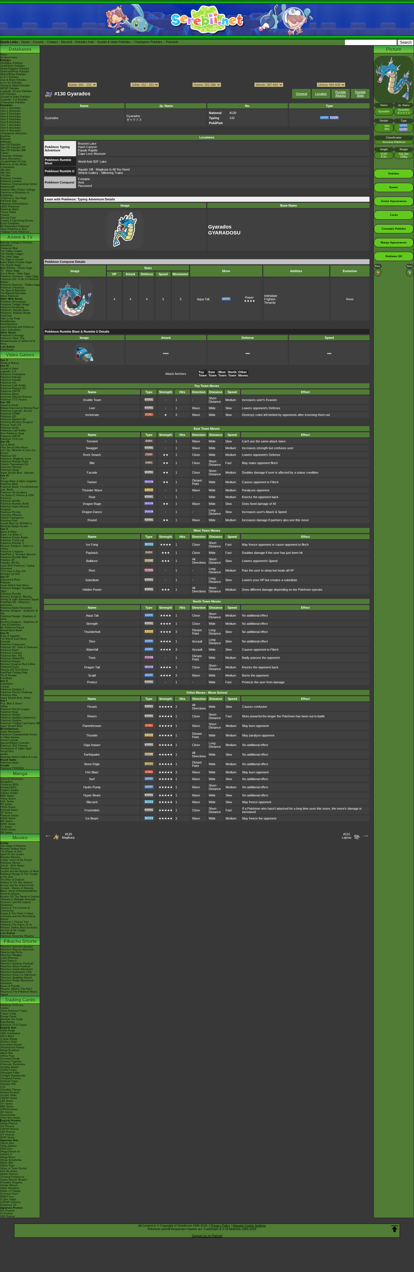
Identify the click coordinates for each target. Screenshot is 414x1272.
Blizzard (91, 802)
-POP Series (7, 1137)
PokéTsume (7, 349)
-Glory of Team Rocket (13, 1168)
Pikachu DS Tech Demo (14, 669)
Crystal (4, 686)
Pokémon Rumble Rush (14, 461)
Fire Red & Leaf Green (13, 638)
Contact (52, 42)
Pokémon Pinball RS (12, 658)
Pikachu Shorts (20, 941)
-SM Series (6, 1100)
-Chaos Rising (8, 1039)
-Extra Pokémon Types (13, 1010)
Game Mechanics (10, 158)
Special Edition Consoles (14, 743)
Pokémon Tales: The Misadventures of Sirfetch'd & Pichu (17, 341)
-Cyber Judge (8, 1199)
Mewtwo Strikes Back (13, 848)
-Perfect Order (8, 1041)
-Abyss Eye (7, 1143)
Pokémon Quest (9, 470)
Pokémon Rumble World (14, 503)
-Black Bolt (6, 1053)
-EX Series (6, 1112)
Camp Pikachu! (9, 958)
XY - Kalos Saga (9, 270)
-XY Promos (7, 1134)
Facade (92, 472)
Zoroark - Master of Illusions (17, 888)
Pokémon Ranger (10, 661)
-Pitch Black (7, 1036)
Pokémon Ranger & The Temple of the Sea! (19, 875)
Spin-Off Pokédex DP (12, 147)
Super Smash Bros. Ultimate (17, 472)
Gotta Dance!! (8, 960)
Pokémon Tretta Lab (12, 540)
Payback (92, 552)
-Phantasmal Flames (12, 1047)
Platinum (5, 582)
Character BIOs (9, 784)
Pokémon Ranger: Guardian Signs (16, 589)
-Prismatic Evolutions (12, 1064)
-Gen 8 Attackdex (10, 127)
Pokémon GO (8, 382)
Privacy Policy (220, 1225)
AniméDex (6, 245)
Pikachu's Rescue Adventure (17, 949)
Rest (92, 570)
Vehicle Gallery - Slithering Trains (100, 172)
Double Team (92, 400)
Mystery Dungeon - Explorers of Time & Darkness (19, 623)
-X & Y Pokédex (9, 77)
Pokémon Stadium (11, 720)
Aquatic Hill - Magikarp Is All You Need (104, 169)
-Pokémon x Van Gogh (13, 198)
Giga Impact (92, 745)
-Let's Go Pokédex (11, 82)
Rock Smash (92, 454)
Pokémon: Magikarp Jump (15, 458)
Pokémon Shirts (9, 209)
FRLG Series (7, 807)
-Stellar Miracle (9, 1185)
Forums (38, 42)
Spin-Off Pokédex (10, 144)
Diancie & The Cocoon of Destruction (15, 909)
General (301, 93)
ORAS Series (8, 829)
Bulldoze (92, 561)
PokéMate (6, 678)
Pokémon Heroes (10, 862)
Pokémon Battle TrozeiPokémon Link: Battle (19, 488)
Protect (92, 682)
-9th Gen (5, 170)
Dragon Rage (92, 503)
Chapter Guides (9, 790)
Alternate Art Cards (11, 1019)
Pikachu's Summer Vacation (16, 946)
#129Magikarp (68, 835)
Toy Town (203, 373)
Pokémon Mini (8, 695)
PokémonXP (7, 186)
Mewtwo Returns (10, 857)
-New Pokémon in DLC (13, 229)
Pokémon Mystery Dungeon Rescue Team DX (16, 423)
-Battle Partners (9, 1174)
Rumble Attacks (340, 93)
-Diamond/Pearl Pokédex (14, 71)
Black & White (8, 531)
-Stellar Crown (8, 1070)
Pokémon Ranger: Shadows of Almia (18, 618)
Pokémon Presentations (14, 203)
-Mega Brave (7, 1157)
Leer (92, 408)
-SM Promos (7, 1131)
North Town (232, 373)
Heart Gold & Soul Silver (14, 585)
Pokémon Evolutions (12, 307)
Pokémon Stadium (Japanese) (17, 717)
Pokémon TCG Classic (13, 1025)
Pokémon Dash (9, 650)
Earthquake (92, 754)
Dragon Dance (92, 512)
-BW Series (7, 1106)
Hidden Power (92, 589)
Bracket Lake (87, 143)
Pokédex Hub (84, 42)
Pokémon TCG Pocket (13, 399)
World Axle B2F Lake (92, 161)
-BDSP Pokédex (9, 88)
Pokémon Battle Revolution (16, 607)
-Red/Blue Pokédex (11, 63)
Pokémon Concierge (12, 335)
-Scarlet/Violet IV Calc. (13, 161)
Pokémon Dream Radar (14, 537)
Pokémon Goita (9, 762)
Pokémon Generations (13, 301)
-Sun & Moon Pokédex (13, 80)
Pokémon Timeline (11, 178)
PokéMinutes (7, 321)
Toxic (92, 657)
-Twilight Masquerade (12, 1075)
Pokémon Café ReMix (13, 385)
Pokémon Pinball (10, 714)
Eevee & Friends (10, 986)
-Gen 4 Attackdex (10, 116)
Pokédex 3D (7, 560)
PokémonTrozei (9, 667)
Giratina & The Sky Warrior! (16, 882)
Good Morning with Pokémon (17, 327)
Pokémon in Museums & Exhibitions (14, 194)
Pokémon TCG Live (11, 439)
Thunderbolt (92, 631)
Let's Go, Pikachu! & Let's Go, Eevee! (18, 451)
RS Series (6, 804)
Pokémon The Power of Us (16, 924)
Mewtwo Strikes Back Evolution (18, 927)
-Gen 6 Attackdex (10, 122)
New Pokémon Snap (12, 433)
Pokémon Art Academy (13, 492)
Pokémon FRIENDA (12, 768)
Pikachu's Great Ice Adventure (18, 974)
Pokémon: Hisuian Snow (14, 310)
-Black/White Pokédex (13, 74)
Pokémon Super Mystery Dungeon (14, 508)
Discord (66, 42)
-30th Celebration (10, 1033)
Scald (92, 675)
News (3, 54)
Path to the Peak (10, 318)
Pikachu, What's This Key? (16, 988)
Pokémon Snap (9, 712)
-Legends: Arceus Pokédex (16, 91)
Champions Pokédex (148, 42)
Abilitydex (6, 141)
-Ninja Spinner (8, 1146)
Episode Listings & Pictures (16, 242)
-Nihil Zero (6, 1148)
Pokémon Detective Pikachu (17, 936)
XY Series (6, 826)
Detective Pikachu (11, 467)
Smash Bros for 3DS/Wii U (16, 523)
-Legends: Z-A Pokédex (14, 99)
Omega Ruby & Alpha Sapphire (18, 481)
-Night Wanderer (9, 1188)
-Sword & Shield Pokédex (15, 85)
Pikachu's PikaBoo (11, 955)
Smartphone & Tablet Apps (16, 748)
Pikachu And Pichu (11, 952)
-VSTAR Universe (10, 1202)
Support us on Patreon (207, 1235)
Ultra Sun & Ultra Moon (14, 447)
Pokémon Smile (9, 427)
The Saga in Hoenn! (12, 259)
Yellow (4, 706)
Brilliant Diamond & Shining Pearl (19, 408)
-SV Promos (7, 1126)
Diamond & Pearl (10, 579)
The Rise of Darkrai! (12, 879)
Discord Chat (8, 217)
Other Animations (10, 329)
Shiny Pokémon (9, 296)
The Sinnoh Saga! (10, 265)
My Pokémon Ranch (12, 627)
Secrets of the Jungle (12, 930)
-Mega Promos (8, 1123)
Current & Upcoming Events (16, 220)
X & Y (3, 478)
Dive (92, 641)
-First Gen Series (10, 1117)
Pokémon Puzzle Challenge (16, 692)
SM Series (6, 832)
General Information (11, 779)
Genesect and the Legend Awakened (15, 903)
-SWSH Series (8, 1098)
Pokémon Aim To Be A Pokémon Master (19, 280)
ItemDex (5, 136)
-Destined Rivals (10, 1058)
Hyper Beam (92, 795)
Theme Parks (8, 212)
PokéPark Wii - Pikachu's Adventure (15, 603)
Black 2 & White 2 (10, 534)
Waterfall (92, 649)
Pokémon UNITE (10, 391)
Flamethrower (92, 725)
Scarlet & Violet (9, 368)
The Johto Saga (9, 256)
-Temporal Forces (10, 1078)
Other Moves (243, 373)
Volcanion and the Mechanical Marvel (17, 918)
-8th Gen (5, 172)
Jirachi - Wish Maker (12, 865)
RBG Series (7, 795)
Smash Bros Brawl (11, 630)
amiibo (4, 754)
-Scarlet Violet (8, 1095)
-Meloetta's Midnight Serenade (18, 899)
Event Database (9, 223)
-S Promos (6, 1213)
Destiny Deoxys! (10, 868)
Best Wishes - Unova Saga (16, 268)
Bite (92, 463)
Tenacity (270, 302)
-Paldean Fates (9, 1081)
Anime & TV (20, 237)
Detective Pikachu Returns (16, 396)
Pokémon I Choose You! (14, 922)
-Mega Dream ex (10, 1151)
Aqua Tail (203, 299)
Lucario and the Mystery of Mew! (19, 871)
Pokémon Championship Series (18, 184)
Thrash (92, 706)
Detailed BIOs (8, 787)
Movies (20, 837)
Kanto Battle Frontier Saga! (16, 262)
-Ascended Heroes (11, 1044)
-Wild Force (7, 1196)
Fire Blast (91, 772)
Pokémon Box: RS (11, 655)
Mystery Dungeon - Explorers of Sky (19, 612)
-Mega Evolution (9, 1050)
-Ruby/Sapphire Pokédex (14, 68)
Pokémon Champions (12, 374)
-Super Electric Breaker (13, 1179)
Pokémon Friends (10, 380)
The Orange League (11, 253)
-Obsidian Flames (10, 1089)
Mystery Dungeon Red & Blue (17, 664)
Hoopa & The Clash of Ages (16, 913)
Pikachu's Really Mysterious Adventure (17, 982)
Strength (92, 623)
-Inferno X (6, 1154)
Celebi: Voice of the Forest (16, 860)
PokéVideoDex (8, 324)
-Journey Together (10, 1061)
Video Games (20, 354)
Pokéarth (172, 42)
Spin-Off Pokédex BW (13, 150)
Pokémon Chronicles (12, 287)
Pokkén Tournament (12, 517)
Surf (92, 779)
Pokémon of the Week (13, 164)
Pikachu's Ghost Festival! (15, 966)
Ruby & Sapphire (10, 636)
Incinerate (92, 414)
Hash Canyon (87, 147)
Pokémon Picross (10, 512)
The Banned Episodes (13, 293)
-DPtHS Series (8, 1109)
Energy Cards (8, 1016)
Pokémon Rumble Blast (14, 557)
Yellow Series (8, 798)
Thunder (92, 735)
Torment (92, 441)
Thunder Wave (92, 490)
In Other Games (9, 737)
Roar (92, 497)
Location (321, 93)
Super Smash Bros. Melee (15, 698)
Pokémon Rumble (10, 593)
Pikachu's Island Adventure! (16, 969)
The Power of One (11, 851)
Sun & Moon (7, 444)
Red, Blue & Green (11, 703)
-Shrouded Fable (9, 1072)
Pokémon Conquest (11, 551)
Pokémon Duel (8, 520)
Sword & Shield (9, 405)
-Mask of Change (10, 1191)
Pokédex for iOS (9, 574)
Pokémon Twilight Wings (14, 304)
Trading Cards (20, 999)
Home (25, 42)
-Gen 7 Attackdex (10, 125)
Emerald (5, 641)
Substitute (92, 580)
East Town (212, 373)
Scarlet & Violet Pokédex (114, 42)
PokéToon (6, 315)
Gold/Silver (6, 683)
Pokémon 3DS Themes (14, 745)
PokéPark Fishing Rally (14, 672)
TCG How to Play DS (13, 571)
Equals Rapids (88, 150)
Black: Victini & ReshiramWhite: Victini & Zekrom (19, 892)
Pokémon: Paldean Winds (15, 313)
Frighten (269, 299)
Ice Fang (92, 544)
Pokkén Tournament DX (14, 464)
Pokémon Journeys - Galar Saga (19, 276)
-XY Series (6, 1103)
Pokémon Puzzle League (14, 709)
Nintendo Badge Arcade (14, 526)
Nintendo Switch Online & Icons (18, 757)
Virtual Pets (7, 751)
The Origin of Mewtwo (13, 846)
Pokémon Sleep (9, 394)
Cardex (4, 153)
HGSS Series (8, 818)
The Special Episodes (13, 290)
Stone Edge (92, 764)
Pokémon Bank (9, 484)
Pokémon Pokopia (10, 377)
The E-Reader (8, 675)
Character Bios (9, 248)
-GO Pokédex (8, 94)
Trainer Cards (8, 1013)
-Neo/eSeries (7, 1115)
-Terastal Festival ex (12, 1176)
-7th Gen (5, 175)
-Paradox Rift (8, 1084)
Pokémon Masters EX (13, 388)
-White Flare (7, 1055)
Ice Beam (91, 818)
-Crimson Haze (9, 1193)
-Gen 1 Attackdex (10, 108)
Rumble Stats (360, 93)
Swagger (92, 448)
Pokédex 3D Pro (9, 562)
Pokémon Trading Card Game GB (20, 723)
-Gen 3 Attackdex (10, 113)
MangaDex (6, 781)
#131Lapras (346, 835)
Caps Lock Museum (92, 153)
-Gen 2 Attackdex (10, 110)
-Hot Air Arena (8, 1171)
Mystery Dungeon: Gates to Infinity (16, 547)
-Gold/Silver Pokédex (12, 65)
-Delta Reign (7, 1030)
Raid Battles (7, 1022)
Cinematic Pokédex (11, 155)
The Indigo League (11, 251)
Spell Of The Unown (12, 854)
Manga (20, 773)
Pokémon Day (8, 201)
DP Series (6, 812)
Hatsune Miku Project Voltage (17, 189)
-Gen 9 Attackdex (10, 130)
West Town (222, 373)
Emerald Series (9, 810)
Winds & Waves (9, 363)
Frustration (91, 810)
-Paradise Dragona (11, 1182)
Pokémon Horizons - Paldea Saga (20, 284)
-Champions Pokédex (12, 102)
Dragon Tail (92, 667)
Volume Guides (9, 793)
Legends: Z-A (8, 371)
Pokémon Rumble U (12, 543)
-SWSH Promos (9, 1129)
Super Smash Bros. (11, 726)
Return (92, 716)
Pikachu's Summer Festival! (16, 963)
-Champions (7, 167)
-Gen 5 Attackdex (10, 119)
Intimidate (270, 295)
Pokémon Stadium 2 (12, 689)
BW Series (6, 821)
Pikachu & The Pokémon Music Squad (18, 993)
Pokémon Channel (11, 652)
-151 (2, 1086)
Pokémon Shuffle (10, 501)
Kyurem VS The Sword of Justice (19, 896)
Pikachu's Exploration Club (16, 972)
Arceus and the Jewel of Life (17, 885)
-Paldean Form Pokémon (14, 231)
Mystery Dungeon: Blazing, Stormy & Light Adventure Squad (19, 598)
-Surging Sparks (9, 1067)
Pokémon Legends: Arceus (16, 410)
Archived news (8, 57)
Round (92, 520)
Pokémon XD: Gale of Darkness (19, 647)
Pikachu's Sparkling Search (16, 977)
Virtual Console (9, 740)
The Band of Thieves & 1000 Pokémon (17, 497)
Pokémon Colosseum (12, 644)
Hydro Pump (92, 787)
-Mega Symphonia (10, 1160)
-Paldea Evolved (9, 1092)
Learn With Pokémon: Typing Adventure (17, 567)
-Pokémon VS (8, 1205)
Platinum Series (9, 815)
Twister (92, 482)
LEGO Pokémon (9, 206)
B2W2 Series (7, 824)
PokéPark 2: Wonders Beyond (17, 554)
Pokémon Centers (10, 181)
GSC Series (7, 801)
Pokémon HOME (10, 413)
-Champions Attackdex (13, 133)
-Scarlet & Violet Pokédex (15, 96)
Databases (20, 49)
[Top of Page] (394, 1229)
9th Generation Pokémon (14, 226)
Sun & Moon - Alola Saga (15, 273)
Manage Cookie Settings (249, 1225)
